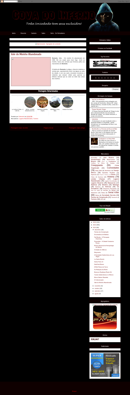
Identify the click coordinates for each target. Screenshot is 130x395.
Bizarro (93, 161)
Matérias (94, 185)
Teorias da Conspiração (99, 197)
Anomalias (94, 157)
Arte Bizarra (108, 157)
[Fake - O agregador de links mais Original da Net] (105, 329)
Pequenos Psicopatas (110, 188)
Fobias (93, 177)
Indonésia (95, 119)
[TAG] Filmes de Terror (101, 267)
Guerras (100, 177)
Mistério (105, 185)
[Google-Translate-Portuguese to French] (98, 79)
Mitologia (116, 185)
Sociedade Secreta (109, 195)
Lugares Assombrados (111, 181)
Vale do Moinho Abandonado (103, 282)
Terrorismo (114, 197)
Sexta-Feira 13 (98, 262)
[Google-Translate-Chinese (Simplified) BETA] (95, 79)
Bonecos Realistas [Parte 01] (103, 272)
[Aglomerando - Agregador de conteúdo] (47, 44)
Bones (103, 161)
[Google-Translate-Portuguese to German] (101, 79)
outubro (97, 288)
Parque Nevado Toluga (99, 109)
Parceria (23, 33)
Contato (33, 33)
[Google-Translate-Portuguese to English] (111, 79)
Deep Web (98, 170)
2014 (94, 225)
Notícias (108, 187)
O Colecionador (99, 280)
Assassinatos (95, 159)
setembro (98, 291)
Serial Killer (113, 192)
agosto (97, 293)
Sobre (43, 33)
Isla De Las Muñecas (98, 99)
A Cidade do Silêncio (100, 250)
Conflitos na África (97, 163)
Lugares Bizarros (97, 183)
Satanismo (94, 192)
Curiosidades (113, 168)
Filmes (113, 174)
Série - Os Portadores (57, 33)
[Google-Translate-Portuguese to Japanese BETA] (108, 79)
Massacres (112, 183)
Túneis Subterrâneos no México (103, 275)
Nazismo (97, 187)
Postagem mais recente (19, 128)
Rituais (114, 190)
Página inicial (48, 128)
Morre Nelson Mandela (101, 277)
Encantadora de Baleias (101, 234)
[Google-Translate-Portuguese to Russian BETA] (114, 79)
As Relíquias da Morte (101, 269)
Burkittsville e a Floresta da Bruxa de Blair (104, 129)
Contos (112, 163)
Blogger (74, 391)
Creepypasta (97, 165)
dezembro (98, 229)
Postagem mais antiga (77, 128)
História (110, 177)
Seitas (103, 192)
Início (13, 33)
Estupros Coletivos (104, 174)
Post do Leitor (95, 190)
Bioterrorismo (111, 159)
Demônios (108, 170)
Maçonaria (97, 252)
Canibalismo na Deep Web (107, 138)
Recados (105, 190)
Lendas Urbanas (98, 179)
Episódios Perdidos (108, 172)
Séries (97, 195)
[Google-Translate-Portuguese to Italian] (104, 79)
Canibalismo (112, 161)
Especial (93, 174)
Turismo (35, 118)
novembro (98, 286)
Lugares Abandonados (26, 118)
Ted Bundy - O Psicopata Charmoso (101, 238)
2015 (94, 222)
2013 (94, 227)
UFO (101, 199)
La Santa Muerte (99, 259)
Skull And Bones (99, 264)
